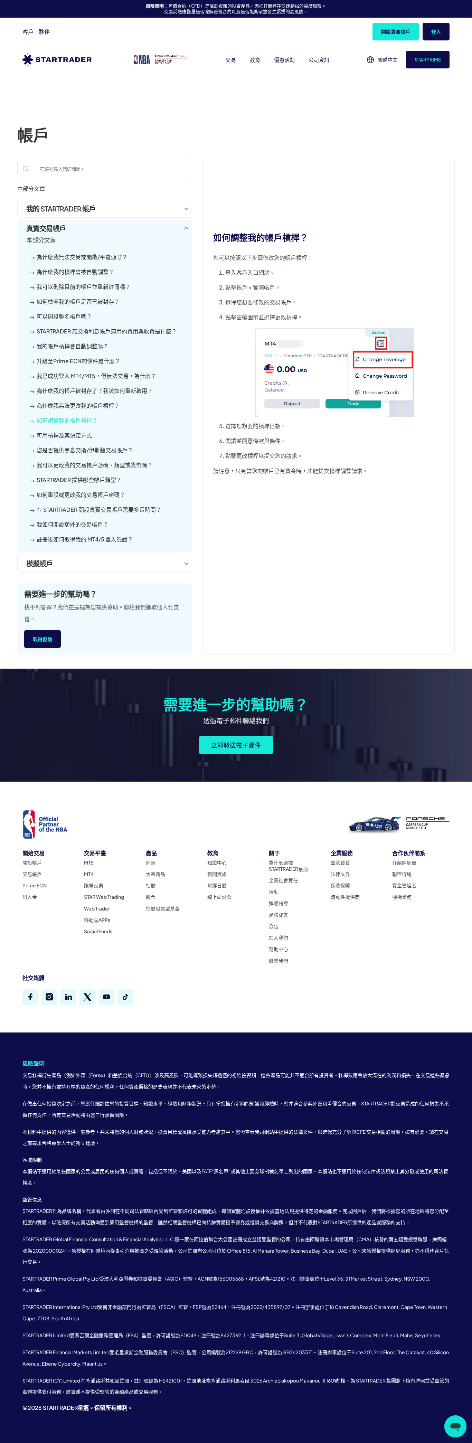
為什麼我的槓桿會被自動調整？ (75, 271)
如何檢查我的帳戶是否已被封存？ (78, 301)
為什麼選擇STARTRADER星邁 (288, 865)
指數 (150, 885)
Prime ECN (34, 885)
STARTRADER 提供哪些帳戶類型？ (79, 479)
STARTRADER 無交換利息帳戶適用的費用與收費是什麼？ (107, 331)
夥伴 (44, 31)
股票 (150, 897)
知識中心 (217, 862)
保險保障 (340, 885)
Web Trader (97, 908)
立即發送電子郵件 (236, 745)
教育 (255, 59)
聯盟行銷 (402, 874)
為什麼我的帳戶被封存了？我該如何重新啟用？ (95, 390)
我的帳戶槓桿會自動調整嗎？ (72, 346)
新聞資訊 (217, 874)
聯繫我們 (278, 961)
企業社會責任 (283, 880)
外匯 (150, 862)
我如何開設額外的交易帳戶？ (72, 524)
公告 (274, 926)
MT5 (89, 862)
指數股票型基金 (163, 908)
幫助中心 (278, 949)
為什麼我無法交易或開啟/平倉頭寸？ (82, 257)
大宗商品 (155, 874)
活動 (274, 891)
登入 (436, 31)
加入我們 (278, 937)
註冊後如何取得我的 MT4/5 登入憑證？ (85, 539)
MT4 (89, 874)
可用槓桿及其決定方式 (64, 435)
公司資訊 (319, 59)
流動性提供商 (345, 897)
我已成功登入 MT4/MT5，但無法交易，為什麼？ (96, 375)
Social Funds (98, 931)
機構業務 (402, 897)
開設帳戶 (32, 862)
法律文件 (340, 874)
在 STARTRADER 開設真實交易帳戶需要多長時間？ (99, 509)
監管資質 (340, 862)
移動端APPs (97, 920)
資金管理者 (404, 885)
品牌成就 (278, 915)
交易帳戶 (32, 874)
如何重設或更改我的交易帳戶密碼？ (81, 494)
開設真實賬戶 (395, 31)
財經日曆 (217, 885)
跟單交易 (93, 885)
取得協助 (42, 639)
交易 (231, 59)
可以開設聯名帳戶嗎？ (64, 316)
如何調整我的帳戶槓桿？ (67, 420)
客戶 (28, 31)
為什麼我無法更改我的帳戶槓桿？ (78, 405)
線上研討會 (219, 897)
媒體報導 (278, 903)
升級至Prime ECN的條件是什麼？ (78, 361)
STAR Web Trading (104, 897)
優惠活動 (284, 59)
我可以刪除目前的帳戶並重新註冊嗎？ (84, 286)
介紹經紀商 (404, 862)
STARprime (428, 59)
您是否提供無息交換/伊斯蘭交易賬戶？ (85, 450)
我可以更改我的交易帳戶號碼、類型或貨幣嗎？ (95, 465)
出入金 (29, 897)
